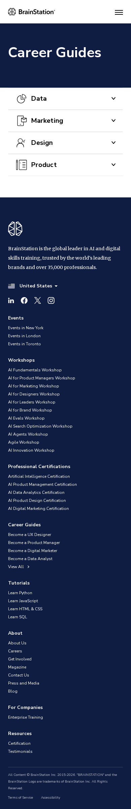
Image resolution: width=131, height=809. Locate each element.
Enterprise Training (25, 717)
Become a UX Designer (29, 534)
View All (16, 566)
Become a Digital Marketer (32, 550)
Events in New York (25, 328)
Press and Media (23, 683)
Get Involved (20, 659)
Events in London (24, 336)
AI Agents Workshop (28, 434)
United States (35, 286)
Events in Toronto (24, 344)
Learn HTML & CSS (25, 609)
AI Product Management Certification (42, 484)
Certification (19, 743)
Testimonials (20, 751)
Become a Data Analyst (30, 558)
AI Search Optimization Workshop (40, 426)
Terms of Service (20, 797)
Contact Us (18, 675)
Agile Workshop (23, 442)
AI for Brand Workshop (30, 410)
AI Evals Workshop (26, 418)
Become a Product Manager (34, 542)
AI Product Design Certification (37, 500)
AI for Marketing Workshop (33, 386)
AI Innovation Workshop (31, 450)
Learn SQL (17, 617)
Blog (12, 691)
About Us (17, 643)
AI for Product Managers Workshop (41, 378)
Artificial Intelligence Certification (39, 476)
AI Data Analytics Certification (36, 492)
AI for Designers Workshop (34, 394)
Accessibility (50, 797)
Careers (15, 651)
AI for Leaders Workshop (31, 402)
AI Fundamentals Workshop (35, 370)
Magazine (17, 667)
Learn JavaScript (23, 601)
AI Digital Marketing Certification (38, 508)
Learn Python (20, 593)
